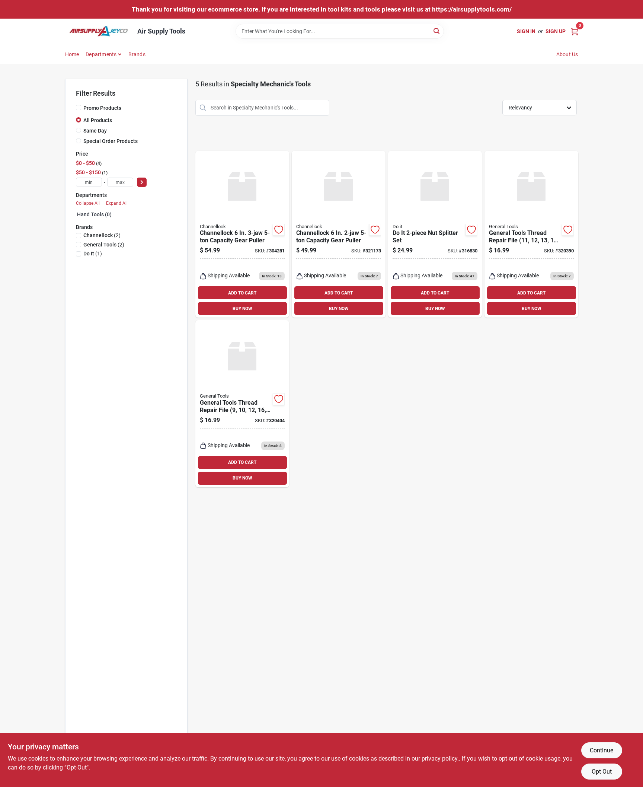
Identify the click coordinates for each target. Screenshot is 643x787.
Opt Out (602, 771)
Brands (136, 54)
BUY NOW (242, 308)
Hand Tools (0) (94, 214)
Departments (101, 54)
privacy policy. (440, 758)
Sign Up (556, 31)
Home (72, 54)
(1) (92, 254)
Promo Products (102, 108)
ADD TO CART (242, 293)
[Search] (437, 31)
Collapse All (88, 203)
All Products (97, 120)
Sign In (526, 31)
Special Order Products (110, 141)
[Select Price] (142, 182)
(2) (102, 235)
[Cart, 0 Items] (574, 31)
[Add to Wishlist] (279, 230)
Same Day (95, 131)
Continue (601, 750)
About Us (567, 54)
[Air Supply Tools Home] (98, 31)
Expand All (117, 203)
